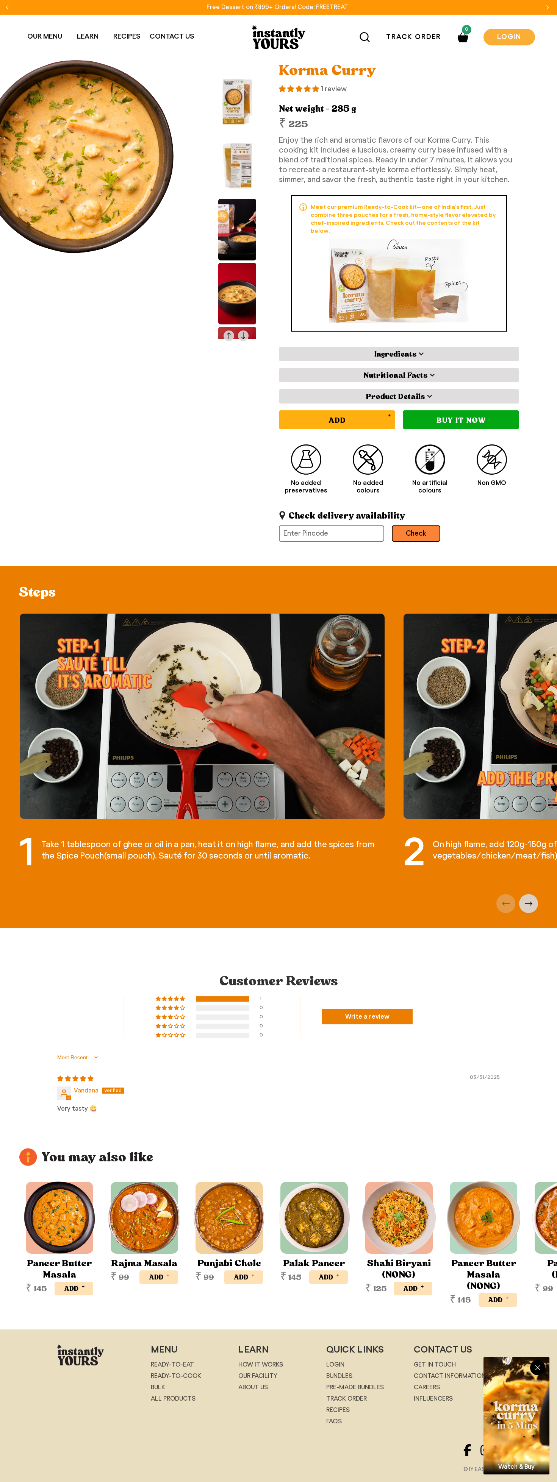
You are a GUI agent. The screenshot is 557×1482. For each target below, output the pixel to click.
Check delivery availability (346, 516)
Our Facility (257, 1376)
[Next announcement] (547, 7)
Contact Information (450, 1376)
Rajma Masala (144, 1263)
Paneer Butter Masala (59, 1269)
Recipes (338, 1410)
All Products (173, 1399)
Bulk (158, 1387)
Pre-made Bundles (355, 1387)
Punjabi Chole (229, 1263)
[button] (47, 37)
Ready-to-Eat (172, 1365)
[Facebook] (471, 1458)
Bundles (339, 1376)
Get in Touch (435, 1365)
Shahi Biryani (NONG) (399, 1269)
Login (509, 37)
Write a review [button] (367, 1017)
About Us (253, 1387)
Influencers (433, 1399)
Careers (427, 1387)
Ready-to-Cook (176, 1376)
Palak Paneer (314, 1263)
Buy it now (461, 420)
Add (74, 1287)
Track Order (413, 37)
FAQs (334, 1421)
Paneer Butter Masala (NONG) (483, 1275)
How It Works (260, 1365)
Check (416, 533)
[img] (75, 1079)
